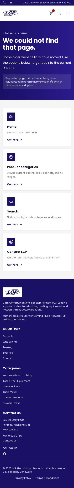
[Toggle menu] (67, 13)
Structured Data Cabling (17, 375)
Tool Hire (8, 352)
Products (8, 336)
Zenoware (26, 472)
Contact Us (9, 440)
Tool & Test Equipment (16, 381)
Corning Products (13, 397)
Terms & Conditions (47, 478)
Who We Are (10, 341)
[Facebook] (4, 453)
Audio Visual (10, 392)
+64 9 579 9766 (12, 436)
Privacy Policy (23, 478)
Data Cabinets (11, 386)
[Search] (59, 13)
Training (7, 347)
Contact (8, 358)
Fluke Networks (11, 403)
